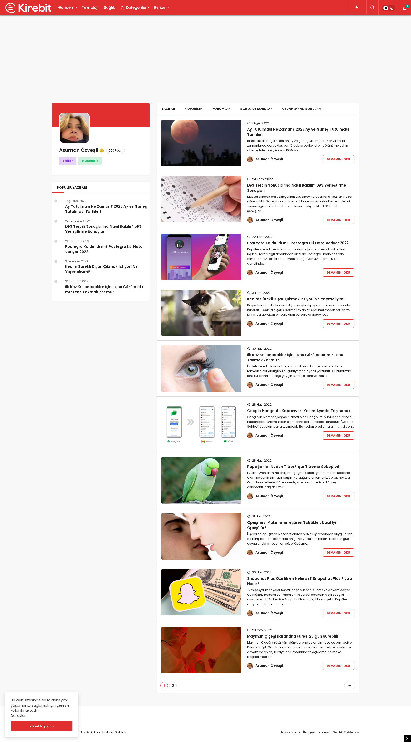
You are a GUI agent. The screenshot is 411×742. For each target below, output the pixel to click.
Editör (68, 160)
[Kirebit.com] (28, 8)
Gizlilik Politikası (345, 732)
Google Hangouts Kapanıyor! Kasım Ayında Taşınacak (299, 410)
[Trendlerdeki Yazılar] (357, 7)
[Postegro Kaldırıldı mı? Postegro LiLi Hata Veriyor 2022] (201, 257)
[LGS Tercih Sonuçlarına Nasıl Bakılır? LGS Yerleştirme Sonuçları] (201, 199)
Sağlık (109, 7)
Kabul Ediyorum (42, 726)
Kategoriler (136, 7)
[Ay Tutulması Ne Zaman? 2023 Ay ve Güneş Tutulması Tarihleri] (201, 143)
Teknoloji (90, 7)
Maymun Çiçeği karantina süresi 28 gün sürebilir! (293, 636)
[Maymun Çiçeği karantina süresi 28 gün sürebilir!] (201, 650)
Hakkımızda (290, 732)
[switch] (388, 8)
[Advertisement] (205, 55)
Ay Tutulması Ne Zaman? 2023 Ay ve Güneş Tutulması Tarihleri (106, 209)
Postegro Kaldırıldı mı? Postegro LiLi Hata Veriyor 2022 (104, 249)
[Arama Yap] (372, 7)
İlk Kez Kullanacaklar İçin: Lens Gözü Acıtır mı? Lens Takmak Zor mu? (104, 289)
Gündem (66, 7)
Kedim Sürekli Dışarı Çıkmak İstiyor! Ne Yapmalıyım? (101, 269)
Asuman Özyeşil (269, 159)
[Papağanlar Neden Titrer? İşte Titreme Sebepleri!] (201, 480)
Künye (323, 732)
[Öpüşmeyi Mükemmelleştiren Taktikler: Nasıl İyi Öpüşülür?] (201, 536)
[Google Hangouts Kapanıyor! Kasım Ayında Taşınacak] (201, 424)
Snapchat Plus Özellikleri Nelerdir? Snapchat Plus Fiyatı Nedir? (299, 581)
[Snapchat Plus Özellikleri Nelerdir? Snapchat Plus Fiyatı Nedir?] (201, 592)
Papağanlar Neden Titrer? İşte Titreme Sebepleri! (294, 466)
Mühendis (90, 160)
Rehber (160, 7)
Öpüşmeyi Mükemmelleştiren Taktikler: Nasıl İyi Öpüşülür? (291, 525)
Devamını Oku (338, 159)
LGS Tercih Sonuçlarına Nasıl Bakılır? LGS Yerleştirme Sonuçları (103, 229)
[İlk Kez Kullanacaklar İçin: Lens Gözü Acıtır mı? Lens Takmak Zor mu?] (201, 368)
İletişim (309, 732)
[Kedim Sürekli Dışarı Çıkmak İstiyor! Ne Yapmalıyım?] (201, 313)
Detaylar (18, 715)
